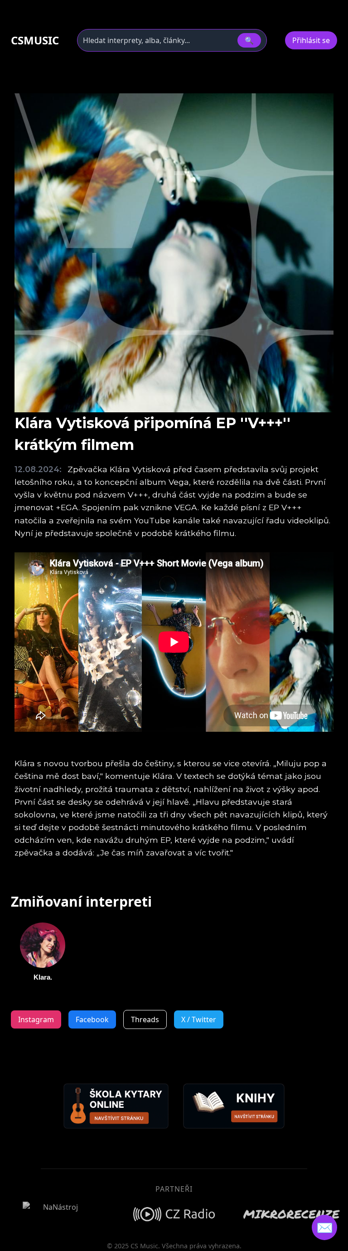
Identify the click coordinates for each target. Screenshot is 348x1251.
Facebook (92, 1019)
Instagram (36, 1019)
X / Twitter (198, 1019)
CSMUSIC (35, 40)
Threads (145, 1019)
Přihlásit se (311, 40)
